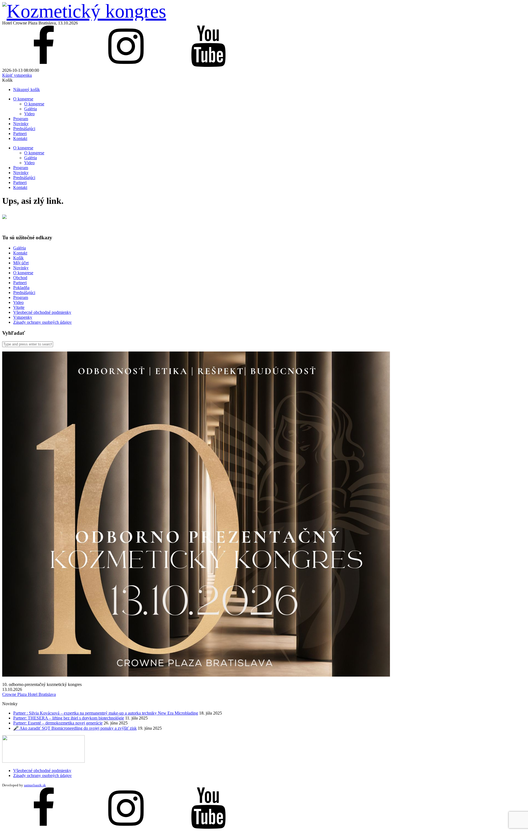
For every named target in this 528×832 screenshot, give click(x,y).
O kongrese (23, 99)
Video (29, 113)
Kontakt (20, 138)
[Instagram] (126, 65)
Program (20, 118)
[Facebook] (43, 65)
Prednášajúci (24, 128)
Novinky (21, 123)
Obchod (20, 277)
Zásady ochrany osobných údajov (42, 322)
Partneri (20, 133)
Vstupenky (22, 317)
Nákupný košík (26, 89)
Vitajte (18, 307)
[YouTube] (208, 65)
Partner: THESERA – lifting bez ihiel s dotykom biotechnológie (68, 718)
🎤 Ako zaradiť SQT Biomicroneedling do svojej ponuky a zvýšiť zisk (75, 728)
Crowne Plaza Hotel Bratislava (29, 694)
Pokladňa (21, 287)
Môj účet (21, 262)
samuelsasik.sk (35, 785)
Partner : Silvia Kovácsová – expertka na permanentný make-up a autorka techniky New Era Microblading (105, 713)
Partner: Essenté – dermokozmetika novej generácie (58, 723)
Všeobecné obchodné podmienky (42, 312)
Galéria (30, 108)
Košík (18, 258)
